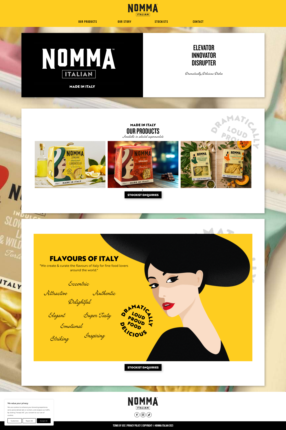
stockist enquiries (143, 195)
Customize (15, 421)
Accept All (43, 421)
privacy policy (134, 425)
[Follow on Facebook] (137, 414)
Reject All (29, 421)
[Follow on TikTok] (149, 414)
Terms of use (119, 425)
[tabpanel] (70, 164)
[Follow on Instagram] (143, 414)
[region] (29, 412)
